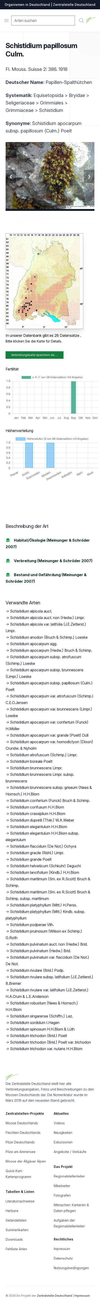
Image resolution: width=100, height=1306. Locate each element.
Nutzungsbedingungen (71, 1268)
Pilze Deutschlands (20, 1142)
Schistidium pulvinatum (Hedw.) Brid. (40, 950)
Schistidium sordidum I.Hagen (35, 1022)
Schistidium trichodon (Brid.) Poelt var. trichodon (50, 1042)
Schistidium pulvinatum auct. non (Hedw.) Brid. (49, 944)
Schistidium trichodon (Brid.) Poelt (38, 1035)
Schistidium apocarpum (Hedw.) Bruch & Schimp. (51, 650)
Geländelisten (16, 1220)
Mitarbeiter (62, 1186)
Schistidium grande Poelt (30, 859)
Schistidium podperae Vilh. (32, 924)
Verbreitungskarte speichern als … (34, 355)
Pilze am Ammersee (21, 1152)
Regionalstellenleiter (69, 1176)
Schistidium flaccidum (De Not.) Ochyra (43, 846)
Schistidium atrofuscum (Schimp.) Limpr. (43, 754)
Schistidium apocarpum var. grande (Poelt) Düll (49, 735)
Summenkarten (17, 1230)
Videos (59, 1123)
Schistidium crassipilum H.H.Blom (37, 813)
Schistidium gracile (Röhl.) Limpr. (37, 852)
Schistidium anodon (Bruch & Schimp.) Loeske (49, 637)
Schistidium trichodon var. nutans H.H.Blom (46, 1048)
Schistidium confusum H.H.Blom (37, 807)
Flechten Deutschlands (23, 1133)
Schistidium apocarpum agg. (33, 643)
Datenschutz (63, 1258)
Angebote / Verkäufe (70, 1152)
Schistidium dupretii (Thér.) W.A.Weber (42, 820)
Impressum (62, 1249)
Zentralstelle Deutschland (54, 1295)
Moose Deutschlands (22, 1123)
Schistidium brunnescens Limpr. (36, 768)
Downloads (14, 1239)
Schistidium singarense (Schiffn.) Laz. (41, 1016)
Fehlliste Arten (16, 1249)
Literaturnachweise (20, 1201)
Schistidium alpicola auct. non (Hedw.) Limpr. (47, 617)
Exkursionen (63, 1142)
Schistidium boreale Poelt (31, 761)
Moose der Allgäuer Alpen (26, 1161)
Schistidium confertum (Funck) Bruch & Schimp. (50, 800)
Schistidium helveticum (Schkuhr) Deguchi (45, 866)
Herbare (12, 1211)
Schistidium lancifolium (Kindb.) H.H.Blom (44, 872)
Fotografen (62, 1195)
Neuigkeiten (63, 1133)
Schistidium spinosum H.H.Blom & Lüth (42, 1029)
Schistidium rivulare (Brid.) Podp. (37, 970)
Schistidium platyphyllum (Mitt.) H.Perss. (43, 905)
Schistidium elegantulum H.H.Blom (38, 826)
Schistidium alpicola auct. (31, 611)
